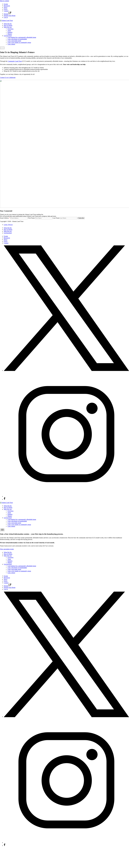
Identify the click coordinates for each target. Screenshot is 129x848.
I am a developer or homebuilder (17, 39)
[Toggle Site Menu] (2, 48)
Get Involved (8, 35)
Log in (6, 17)
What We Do (8, 24)
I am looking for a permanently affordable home (22, 37)
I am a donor (11, 44)
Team (9, 30)
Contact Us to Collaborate (7, 77)
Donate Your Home (9, 15)
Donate (6, 14)
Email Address (5, 218)
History (10, 34)
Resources (7, 6)
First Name (31, 218)
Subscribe (81, 218)
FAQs (5, 9)
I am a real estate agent (14, 41)
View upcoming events (7, 549)
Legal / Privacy (8, 224)
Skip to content (4, 1)
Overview (11, 29)
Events (6, 4)
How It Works (8, 25)
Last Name (56, 218)
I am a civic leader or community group (19, 42)
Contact (6, 11)
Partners (10, 32)
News (5, 7)
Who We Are (8, 27)
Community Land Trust (15, 61)
